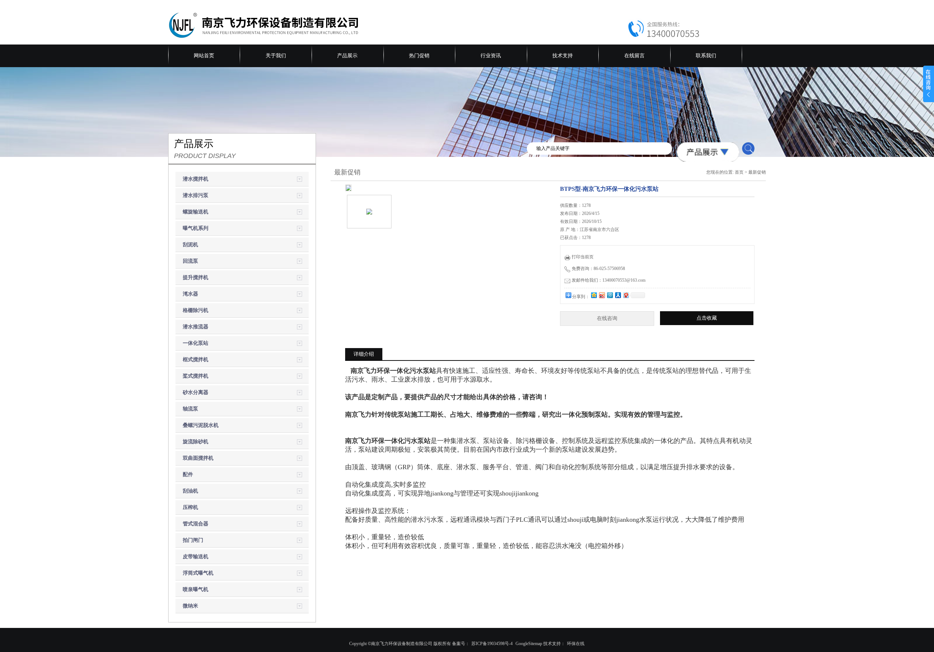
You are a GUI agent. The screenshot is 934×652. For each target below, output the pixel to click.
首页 (739, 172)
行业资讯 (490, 55)
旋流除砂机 (195, 441)
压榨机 (190, 507)
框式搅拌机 (195, 359)
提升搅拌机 (195, 277)
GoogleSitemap (529, 643)
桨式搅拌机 (195, 376)
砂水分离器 (195, 392)
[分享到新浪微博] (602, 295)
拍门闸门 (193, 540)
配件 (188, 474)
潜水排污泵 (195, 195)
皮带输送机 (195, 556)
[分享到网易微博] (626, 295)
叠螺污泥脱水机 (201, 425)
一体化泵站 (195, 343)
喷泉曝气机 (195, 589)
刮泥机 (190, 244)
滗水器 (190, 294)
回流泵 (190, 261)
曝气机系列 (195, 228)
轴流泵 (190, 409)
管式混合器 (195, 523)
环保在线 (575, 643)
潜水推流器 (195, 326)
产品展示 (347, 55)
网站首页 (204, 55)
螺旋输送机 (195, 212)
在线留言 (634, 55)
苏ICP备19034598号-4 (492, 643)
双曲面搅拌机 (198, 458)
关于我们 (276, 55)
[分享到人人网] (618, 295)
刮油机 (190, 491)
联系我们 (706, 55)
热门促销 (419, 55)
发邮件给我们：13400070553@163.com (608, 280)
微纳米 (190, 606)
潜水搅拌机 (195, 179)
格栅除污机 (195, 310)
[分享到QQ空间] (594, 295)
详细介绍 (364, 354)
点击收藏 (706, 318)
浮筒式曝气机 (198, 573)
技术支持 (562, 55)
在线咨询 (607, 318)
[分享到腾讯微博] (610, 295)
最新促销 (757, 172)
